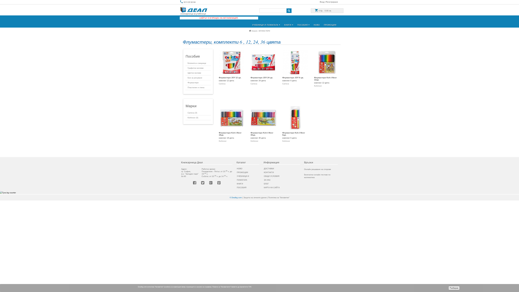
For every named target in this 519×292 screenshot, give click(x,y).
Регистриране (332, 2)
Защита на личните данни (255, 197)
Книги (288, 25)
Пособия (302, 25)
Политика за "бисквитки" (279, 197)
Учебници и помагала (265, 25)
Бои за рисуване (195, 78)
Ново (317, 25)
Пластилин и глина (196, 87)
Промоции (330, 25)
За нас (267, 180)
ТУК (249, 287)
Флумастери (193, 83)
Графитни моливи (196, 68)
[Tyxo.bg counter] (8, 193)
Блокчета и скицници (197, 63)
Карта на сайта (272, 187)
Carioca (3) (192, 113)
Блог (266, 184)
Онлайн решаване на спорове (317, 169)
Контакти (269, 172)
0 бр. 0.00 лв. (325, 11)
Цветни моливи (194, 73)
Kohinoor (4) (193, 118)
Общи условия (271, 176)
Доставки (269, 168)
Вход (322, 2)
